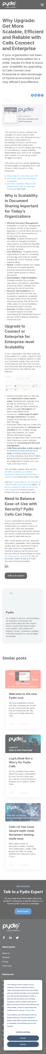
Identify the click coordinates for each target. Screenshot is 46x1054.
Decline (23, 1044)
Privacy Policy (30, 1010)
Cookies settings (23, 1032)
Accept (23, 1038)
